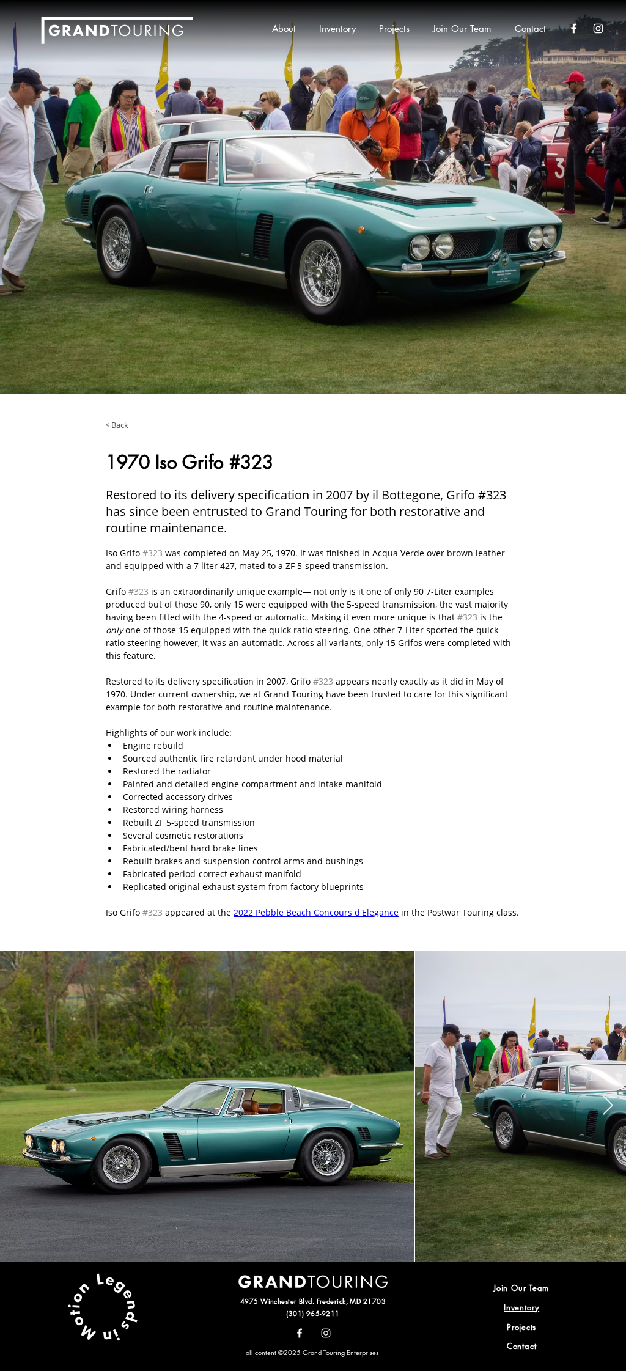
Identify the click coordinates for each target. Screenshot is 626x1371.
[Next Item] (608, 1106)
